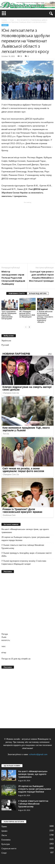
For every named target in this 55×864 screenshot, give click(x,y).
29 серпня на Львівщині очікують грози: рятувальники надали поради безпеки (25, 538)
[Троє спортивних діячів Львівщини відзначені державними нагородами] (9, 304)
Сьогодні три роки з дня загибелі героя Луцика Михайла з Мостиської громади (41, 276)
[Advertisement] (27, 232)
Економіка (5, 840)
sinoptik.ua (25, 659)
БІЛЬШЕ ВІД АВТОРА (37, 293)
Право (4, 826)
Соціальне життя (8, 848)
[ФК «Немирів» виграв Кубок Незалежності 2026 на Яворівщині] (27, 304)
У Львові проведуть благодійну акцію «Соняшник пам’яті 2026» (26, 554)
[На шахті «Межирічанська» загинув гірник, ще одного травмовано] (8, 775)
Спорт (4, 25)
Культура (5, 844)
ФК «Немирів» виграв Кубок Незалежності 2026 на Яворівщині (27, 314)
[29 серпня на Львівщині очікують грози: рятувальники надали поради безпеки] (8, 790)
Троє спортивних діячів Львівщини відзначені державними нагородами (8, 315)
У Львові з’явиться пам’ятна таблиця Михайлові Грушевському (22, 546)
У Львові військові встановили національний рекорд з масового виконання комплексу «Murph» (45, 316)
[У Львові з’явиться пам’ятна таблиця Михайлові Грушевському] (8, 805)
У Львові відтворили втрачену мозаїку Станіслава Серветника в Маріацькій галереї (23, 562)
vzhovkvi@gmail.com (38, 754)
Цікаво (4, 831)
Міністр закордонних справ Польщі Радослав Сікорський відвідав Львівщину (13, 277)
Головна (4, 20)
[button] (50, 13)
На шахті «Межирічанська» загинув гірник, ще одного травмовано (25, 530)
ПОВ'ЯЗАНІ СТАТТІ (17, 293)
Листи (4, 835)
